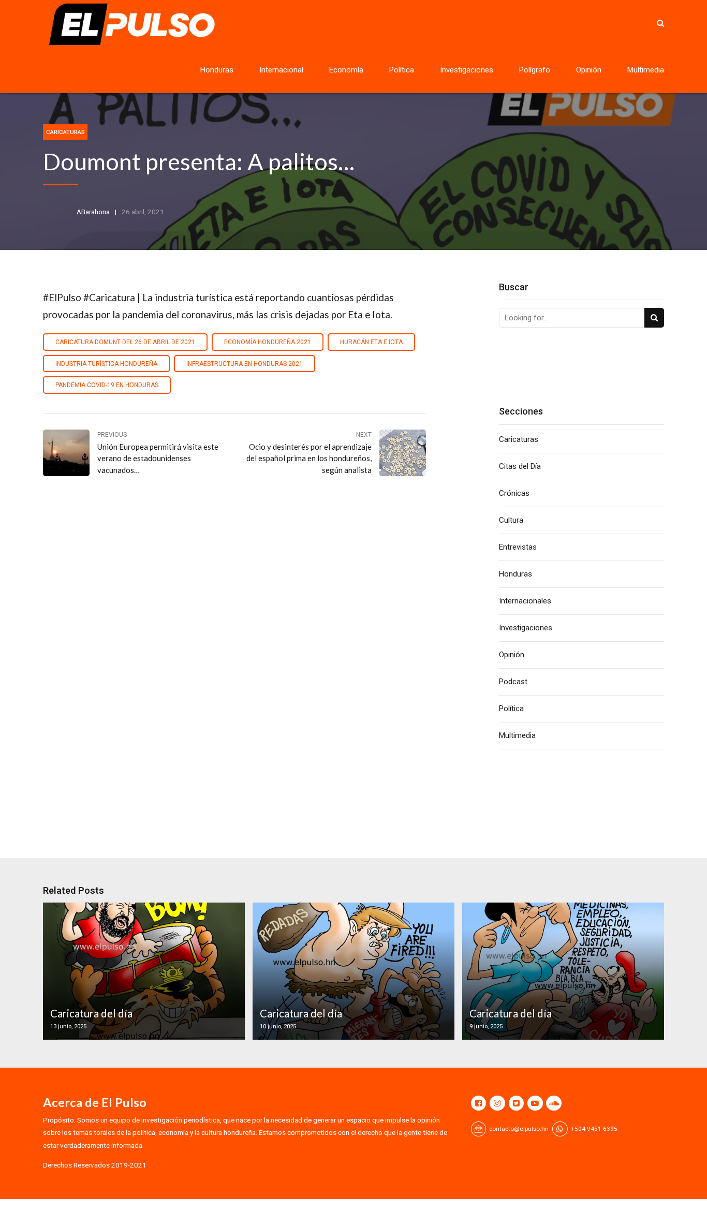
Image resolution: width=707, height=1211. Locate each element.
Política (401, 70)
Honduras (216, 70)
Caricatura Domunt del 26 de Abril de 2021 (125, 342)
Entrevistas (518, 547)
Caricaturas (65, 132)
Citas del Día (520, 466)
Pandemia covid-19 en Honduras (106, 385)
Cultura (511, 520)
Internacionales (525, 601)
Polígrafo (534, 70)
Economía (346, 70)
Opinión (588, 70)
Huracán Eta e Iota (371, 342)
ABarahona (93, 212)
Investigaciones (466, 70)
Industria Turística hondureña (106, 363)
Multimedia (645, 70)
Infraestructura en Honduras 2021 (244, 363)
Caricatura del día (91, 1013)
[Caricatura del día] (142, 971)
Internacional (281, 70)
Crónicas (514, 493)
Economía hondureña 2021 (267, 342)
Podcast (513, 681)
